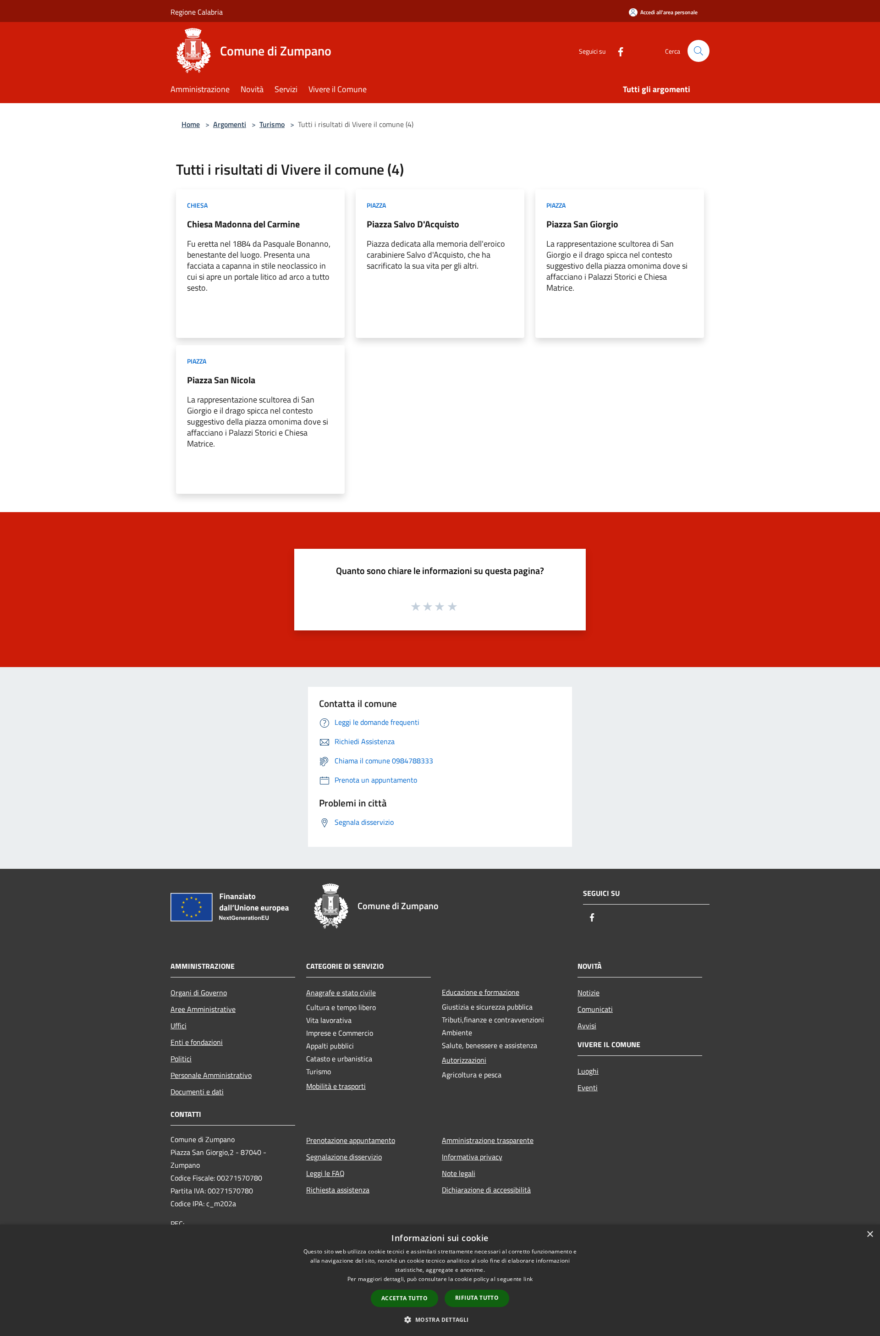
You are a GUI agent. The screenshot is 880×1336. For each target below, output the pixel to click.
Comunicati (595, 1009)
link (528, 1279)
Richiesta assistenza (337, 1189)
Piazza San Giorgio (582, 224)
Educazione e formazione (480, 992)
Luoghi (588, 1071)
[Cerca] (699, 51)
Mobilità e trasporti (336, 1086)
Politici (181, 1058)
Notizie (589, 992)
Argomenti (229, 124)
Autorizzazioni (464, 1059)
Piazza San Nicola (221, 380)
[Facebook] (617, 50)
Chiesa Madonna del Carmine (243, 224)
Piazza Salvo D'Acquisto (413, 224)
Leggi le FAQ (325, 1173)
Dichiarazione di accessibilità (486, 1189)
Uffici (178, 1025)
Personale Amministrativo (211, 1075)
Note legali (458, 1173)
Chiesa (197, 205)
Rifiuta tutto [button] (477, 1298)
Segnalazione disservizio (344, 1156)
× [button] (869, 1234)
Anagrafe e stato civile (341, 992)
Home (191, 124)
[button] (439, 1319)
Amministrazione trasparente (488, 1140)
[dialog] (440, 1280)
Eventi (588, 1087)
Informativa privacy (472, 1156)
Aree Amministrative (203, 1009)
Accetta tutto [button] (404, 1298)
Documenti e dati (197, 1091)
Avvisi (587, 1025)
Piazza (376, 205)
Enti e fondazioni (196, 1042)
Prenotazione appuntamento (350, 1140)
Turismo (272, 124)
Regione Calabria (196, 11)
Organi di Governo (198, 992)
